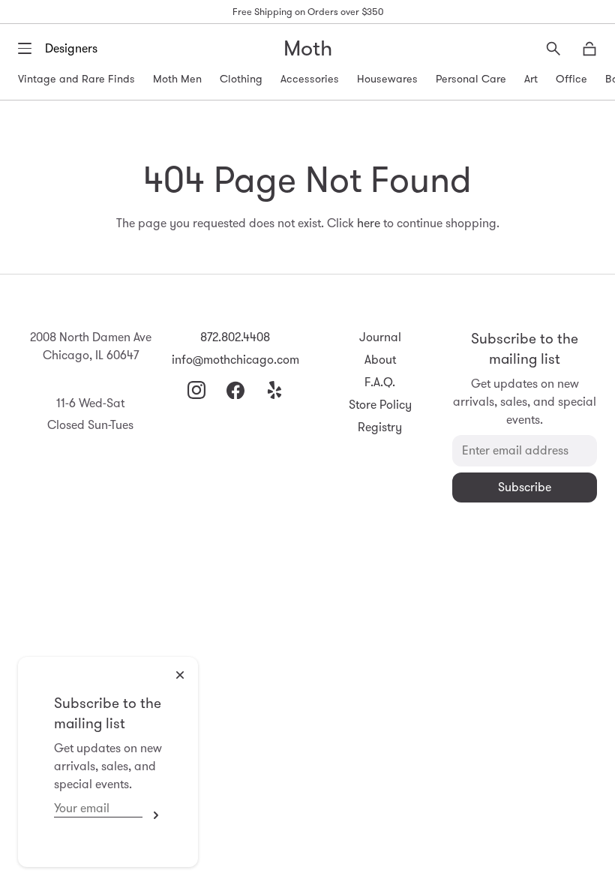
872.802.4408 (235, 337)
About (380, 359)
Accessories (309, 78)
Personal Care (471, 78)
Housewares (387, 78)
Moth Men (177, 78)
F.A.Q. (379, 382)
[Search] (553, 48)
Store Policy (380, 404)
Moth (308, 48)
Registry (380, 427)
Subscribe (152, 815)
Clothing (241, 78)
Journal (380, 337)
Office (571, 78)
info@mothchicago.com (235, 359)
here (368, 223)
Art (531, 78)
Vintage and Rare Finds (76, 78)
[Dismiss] (180, 675)
